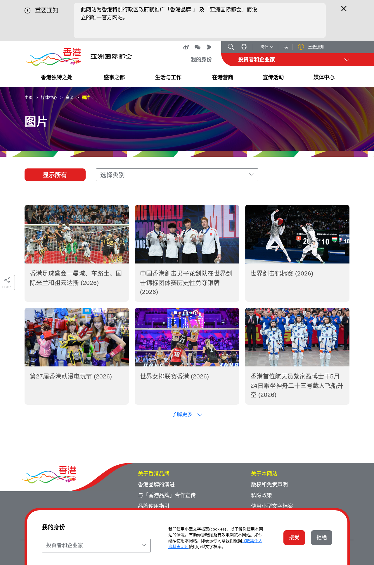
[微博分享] (186, 47)
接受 (294, 537)
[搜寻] (231, 47)
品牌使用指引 (153, 506)
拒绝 (321, 537)
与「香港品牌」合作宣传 (167, 495)
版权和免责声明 (269, 485)
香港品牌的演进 (156, 485)
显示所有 (55, 174)
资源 (69, 97)
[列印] (244, 47)
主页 (29, 97)
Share (7, 287)
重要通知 (315, 46)
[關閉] (344, 11)
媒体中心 (49, 97)
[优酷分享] (209, 47)
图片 (86, 97)
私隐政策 (261, 495)
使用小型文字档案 (272, 506)
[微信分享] (197, 47)
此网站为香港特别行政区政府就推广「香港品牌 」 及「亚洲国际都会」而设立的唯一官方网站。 (169, 13)
